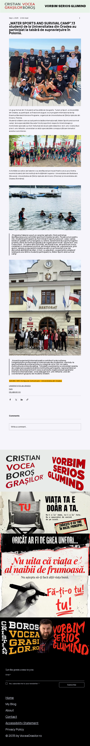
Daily (11, 389)
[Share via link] (27, 399)
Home (10, 698)
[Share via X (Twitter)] (16, 399)
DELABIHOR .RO (15, 392)
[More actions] (79, 18)
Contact (11, 717)
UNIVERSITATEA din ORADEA (20, 386)
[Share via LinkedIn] (22, 399)
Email (8, 675)
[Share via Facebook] (10, 399)
